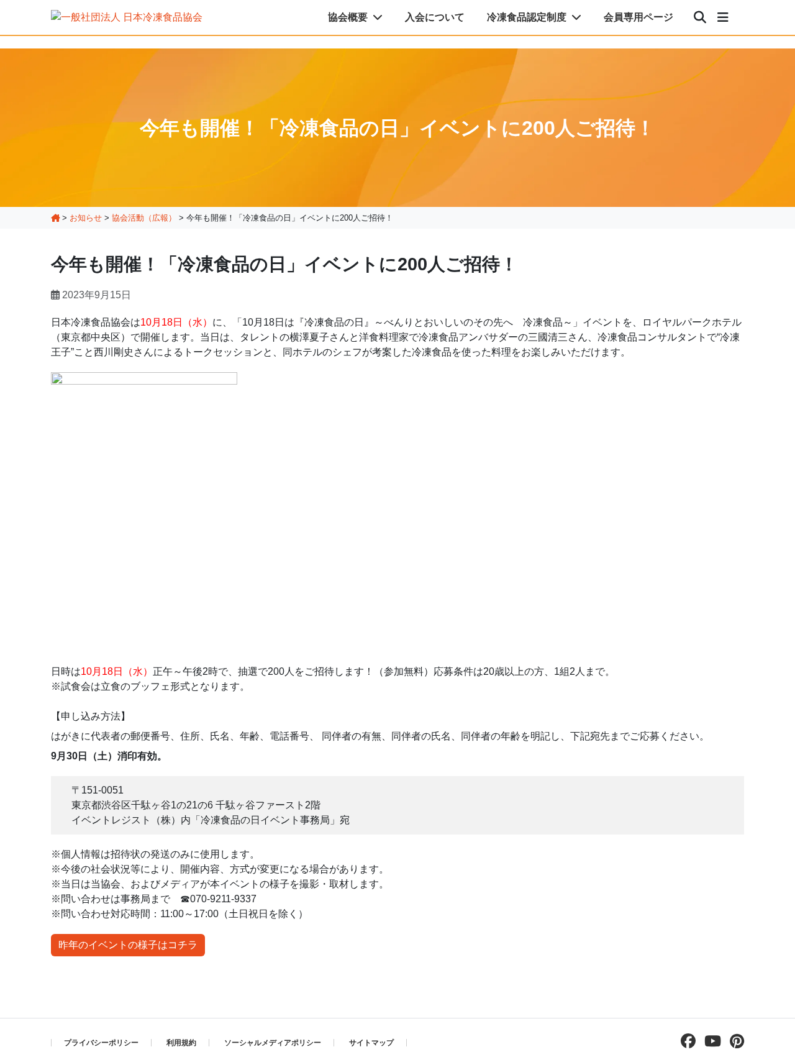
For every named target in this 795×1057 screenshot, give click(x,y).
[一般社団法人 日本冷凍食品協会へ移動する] (55, 217)
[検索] (700, 17)
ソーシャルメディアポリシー (272, 1042)
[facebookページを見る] (685, 1041)
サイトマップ (371, 1042)
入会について (435, 17)
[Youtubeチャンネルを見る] (709, 1041)
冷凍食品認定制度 (528, 17)
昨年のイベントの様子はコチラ (128, 945)
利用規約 (181, 1042)
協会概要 (349, 17)
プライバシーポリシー (101, 1042)
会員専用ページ (638, 17)
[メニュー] (723, 17)
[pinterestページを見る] (734, 1041)
